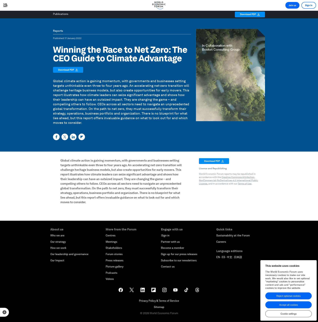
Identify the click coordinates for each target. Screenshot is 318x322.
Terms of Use (244, 183)
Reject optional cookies (288, 296)
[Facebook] (56, 137)
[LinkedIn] (73, 137)
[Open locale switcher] (4, 312)
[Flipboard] (81, 137)
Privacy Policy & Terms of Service (159, 300)
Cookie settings (289, 313)
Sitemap (159, 307)
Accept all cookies (288, 304)
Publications (60, 14)
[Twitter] (64, 137)
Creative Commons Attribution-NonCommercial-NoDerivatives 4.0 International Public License (228, 180)
